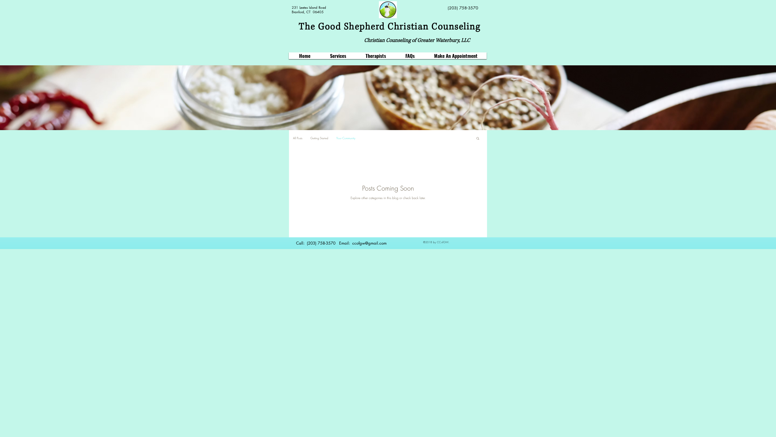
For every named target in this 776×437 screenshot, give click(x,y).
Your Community (345, 138)
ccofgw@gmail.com (369, 243)
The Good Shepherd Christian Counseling (389, 27)
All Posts (297, 138)
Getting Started (319, 138)
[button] (478, 139)
